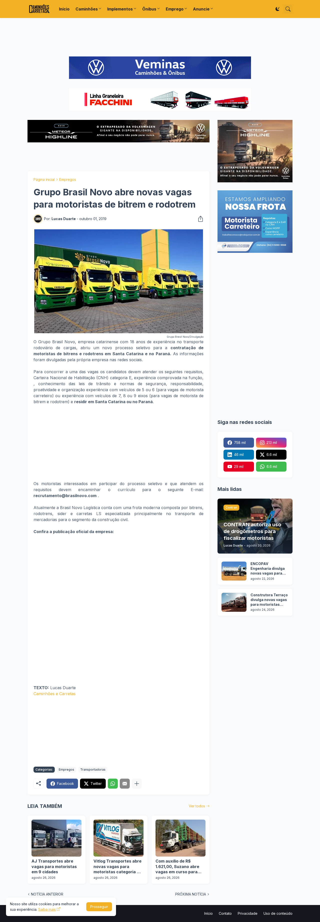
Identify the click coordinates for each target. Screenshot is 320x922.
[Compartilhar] (199, 218)
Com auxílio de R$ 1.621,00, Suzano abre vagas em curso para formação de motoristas (180, 867)
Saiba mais (47, 909)
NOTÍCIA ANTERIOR (47, 894)
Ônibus (149, 8)
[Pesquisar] (288, 8)
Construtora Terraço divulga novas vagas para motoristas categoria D (269, 600)
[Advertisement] (160, 37)
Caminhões (87, 8)
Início (64, 8)
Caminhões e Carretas (55, 693)
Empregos (67, 179)
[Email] (125, 784)
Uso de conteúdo (278, 913)
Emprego (175, 8)
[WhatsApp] (113, 784)
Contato (225, 913)
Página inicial (44, 179)
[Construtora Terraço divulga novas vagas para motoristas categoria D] (234, 602)
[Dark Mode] (277, 8)
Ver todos (197, 806)
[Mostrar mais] (137, 784)
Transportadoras (93, 769)
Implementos (120, 8)
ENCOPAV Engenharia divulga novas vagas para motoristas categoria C (267, 569)
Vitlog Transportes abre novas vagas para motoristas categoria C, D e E (118, 867)
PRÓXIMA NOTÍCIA (190, 894)
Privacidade (248, 913)
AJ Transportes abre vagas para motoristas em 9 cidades (54, 866)
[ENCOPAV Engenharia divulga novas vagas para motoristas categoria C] (234, 571)
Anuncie (201, 8)
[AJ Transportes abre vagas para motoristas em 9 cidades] (57, 838)
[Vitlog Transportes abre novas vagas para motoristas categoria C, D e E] (119, 838)
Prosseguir (99, 907)
